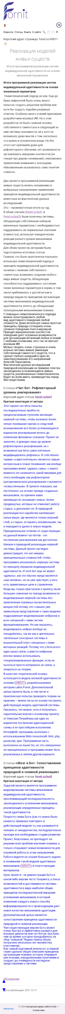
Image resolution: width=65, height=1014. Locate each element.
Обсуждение (11, 979)
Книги (27, 32)
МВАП (20, 682)
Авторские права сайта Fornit (41, 1006)
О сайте (36, 32)
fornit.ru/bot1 (34, 212)
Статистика (39, 1010)
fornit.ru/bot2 (11, 216)
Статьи (19, 32)
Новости (8, 32)
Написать (8, 1008)
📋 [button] (5, 43)
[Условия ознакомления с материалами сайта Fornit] (59, 25)
